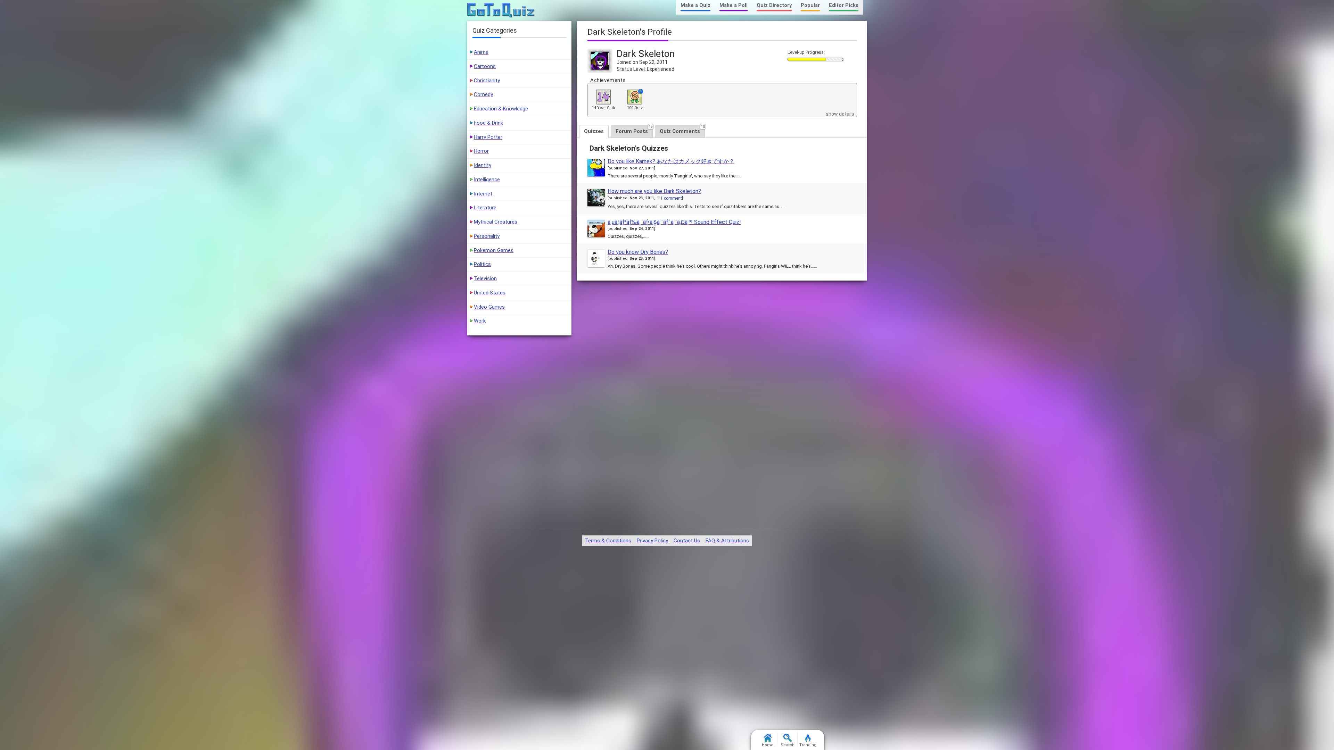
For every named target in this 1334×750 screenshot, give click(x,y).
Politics (482, 264)
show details (840, 114)
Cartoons (485, 66)
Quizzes (594, 131)
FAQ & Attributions (727, 541)
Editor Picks (843, 5)
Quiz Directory (774, 5)
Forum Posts (634, 129)
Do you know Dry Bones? (638, 252)
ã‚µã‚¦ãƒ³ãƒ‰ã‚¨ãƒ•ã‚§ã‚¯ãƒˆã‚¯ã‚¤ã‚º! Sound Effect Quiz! (674, 222)
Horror (481, 151)
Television (485, 278)
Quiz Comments (682, 129)
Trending (807, 745)
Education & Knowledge (501, 109)
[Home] (501, 10)
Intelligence (487, 179)
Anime (481, 52)
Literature (485, 208)
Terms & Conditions (608, 541)
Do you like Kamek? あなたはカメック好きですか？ (671, 161)
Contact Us (687, 541)
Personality (487, 236)
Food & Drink (488, 123)
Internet (483, 194)
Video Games (489, 307)
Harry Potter (488, 137)
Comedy (483, 94)
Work (480, 321)
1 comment (671, 198)
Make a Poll (733, 5)
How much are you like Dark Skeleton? (654, 191)
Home (767, 745)
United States (489, 293)
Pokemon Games (493, 250)
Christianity (487, 80)
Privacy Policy (652, 541)
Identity (482, 165)
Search (787, 745)
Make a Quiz (695, 5)
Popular (810, 5)
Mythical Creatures (495, 222)
